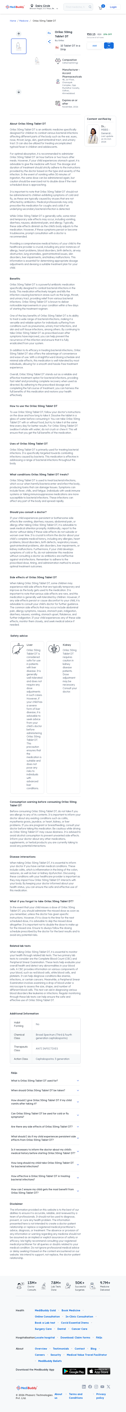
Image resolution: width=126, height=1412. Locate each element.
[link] (15, 6)
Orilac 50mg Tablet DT (44, 20)
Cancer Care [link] (79, 1328)
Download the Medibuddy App (35, 1369)
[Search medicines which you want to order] (90, 7)
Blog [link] (93, 1348)
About (20, 1348)
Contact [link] (80, 1348)
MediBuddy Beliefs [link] (50, 1361)
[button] (100, 7)
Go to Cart (109, 45)
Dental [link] (61, 1328)
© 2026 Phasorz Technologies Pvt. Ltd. (34, 1396)
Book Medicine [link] (71, 1310)
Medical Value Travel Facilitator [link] (87, 1354)
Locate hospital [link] (45, 1337)
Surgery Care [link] (43, 1328)
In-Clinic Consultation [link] (79, 1316)
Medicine (23, 20)
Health (20, 1310)
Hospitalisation (23, 1337)
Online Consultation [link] (47, 1316)
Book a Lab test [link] (45, 1322)
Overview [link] (41, 1348)
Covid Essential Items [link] (75, 1322)
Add (95, 45)
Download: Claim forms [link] (75, 1337)
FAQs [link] (99, 1337)
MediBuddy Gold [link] (45, 1310)
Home (13, 20)
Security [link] (56, 1354)
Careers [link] (40, 1354)
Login (113, 6)
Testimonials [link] (61, 1348)
